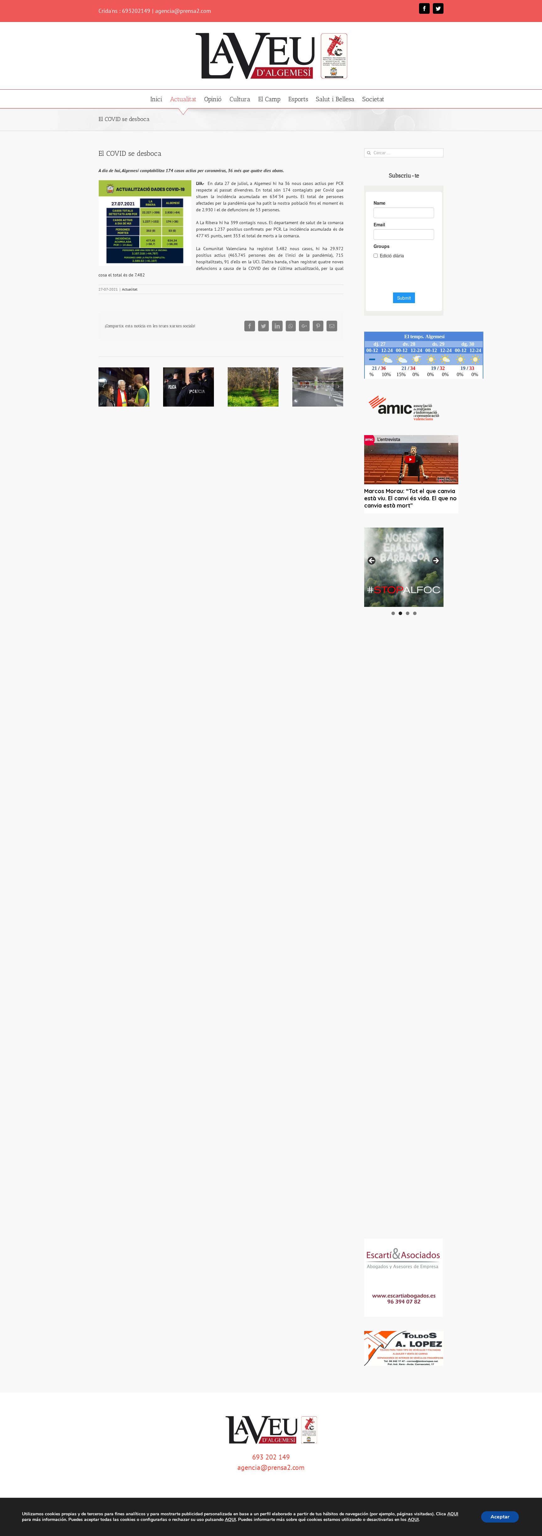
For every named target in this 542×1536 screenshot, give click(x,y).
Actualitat (129, 289)
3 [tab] (407, 613)
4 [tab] (415, 613)
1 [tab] (393, 613)
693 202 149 (271, 1457)
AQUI (452, 1514)
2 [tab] (400, 613)
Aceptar (500, 1516)
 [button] (372, 561)
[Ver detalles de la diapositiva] (404, 567)
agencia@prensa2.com (183, 10)
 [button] (435, 561)
